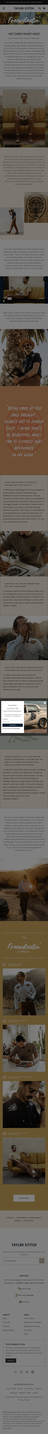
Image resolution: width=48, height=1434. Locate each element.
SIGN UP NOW (12, 725)
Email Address (5, 719)
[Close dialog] (45, 703)
